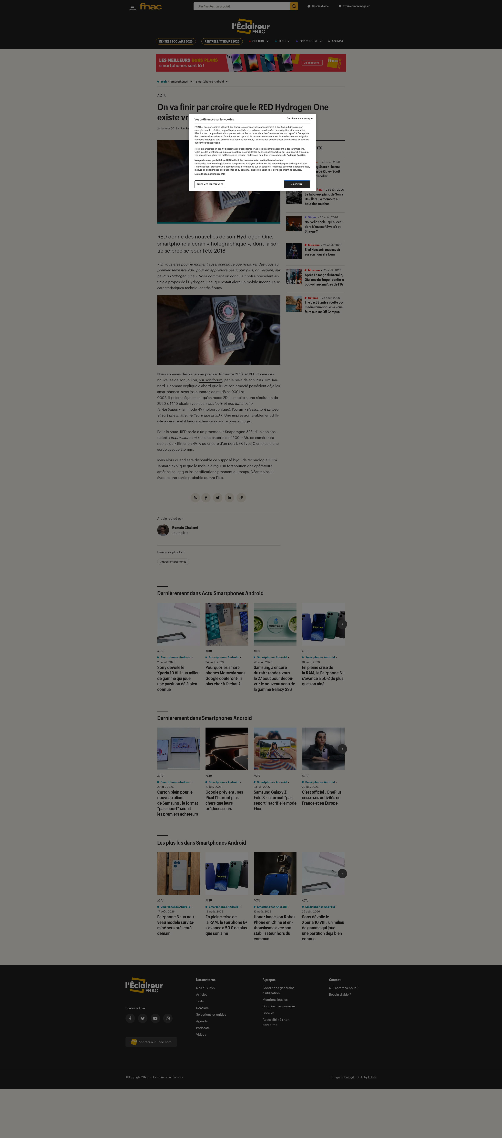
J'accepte (297, 184)
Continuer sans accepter (300, 118)
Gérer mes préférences (210, 184)
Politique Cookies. (296, 155)
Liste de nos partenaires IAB (210, 174)
